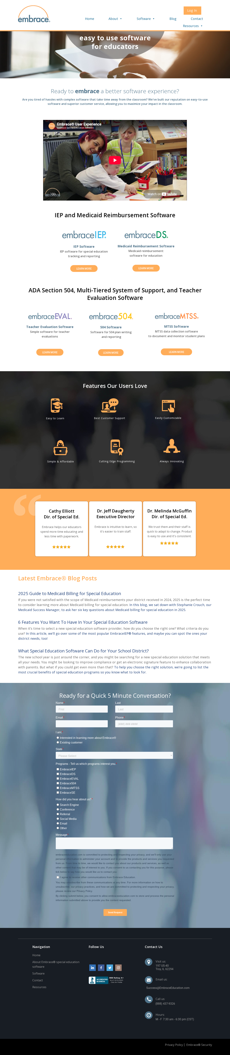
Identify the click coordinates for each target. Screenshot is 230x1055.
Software (144, 18)
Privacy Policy (174, 1045)
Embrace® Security (199, 1045)
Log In (192, 10)
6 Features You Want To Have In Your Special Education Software (83, 622)
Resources (191, 26)
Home (89, 18)
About (113, 18)
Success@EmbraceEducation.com (168, 988)
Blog (172, 18)
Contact (197, 18)
